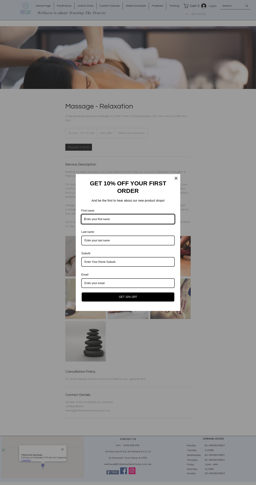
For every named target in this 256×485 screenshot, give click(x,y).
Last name (87, 231)
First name (87, 210)
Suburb (85, 253)
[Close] (176, 178)
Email (84, 274)
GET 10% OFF (128, 296)
